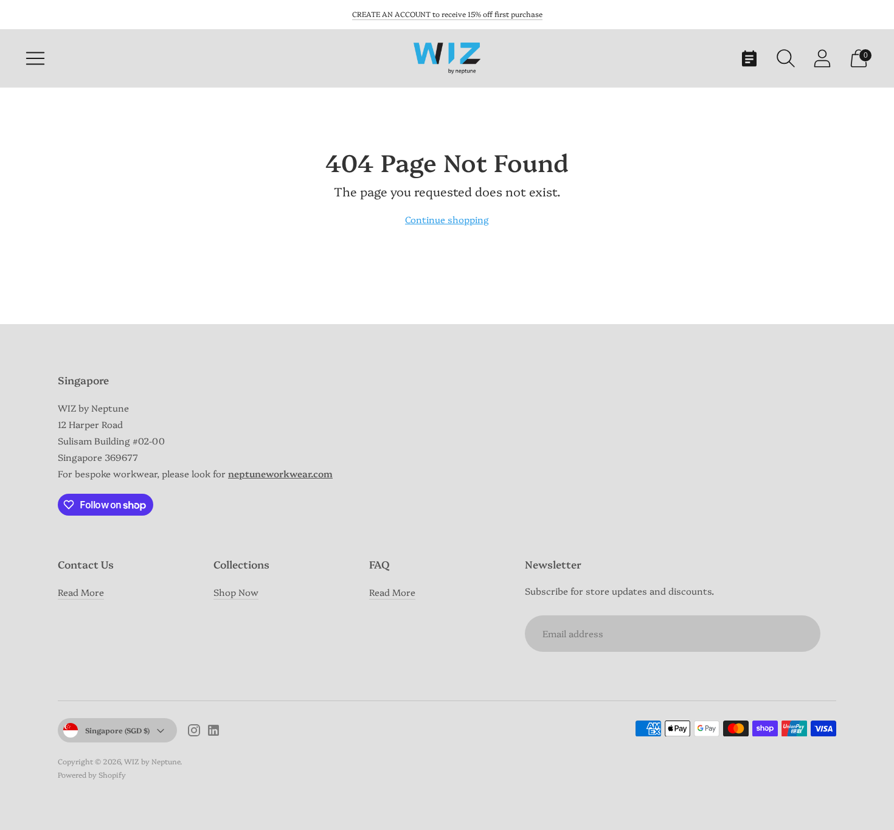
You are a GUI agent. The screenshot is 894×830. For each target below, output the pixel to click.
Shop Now (235, 592)
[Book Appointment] (749, 58)
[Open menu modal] (35, 58)
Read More (81, 592)
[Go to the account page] (822, 58)
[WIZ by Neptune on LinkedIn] (213, 732)
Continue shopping (447, 219)
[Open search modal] (786, 58)
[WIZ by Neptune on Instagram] (194, 732)
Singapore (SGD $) (117, 730)
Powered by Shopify (92, 774)
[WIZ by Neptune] (447, 58)
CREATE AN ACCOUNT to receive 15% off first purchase (447, 14)
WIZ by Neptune (152, 761)
